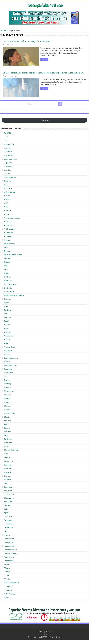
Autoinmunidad (10, 177)
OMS (6, 424)
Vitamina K (8, 586)
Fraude (6, 321)
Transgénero (8, 542)
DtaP (6, 266)
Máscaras (7, 387)
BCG (6, 185)
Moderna (7, 410)
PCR (6, 435)
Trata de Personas (10, 553)
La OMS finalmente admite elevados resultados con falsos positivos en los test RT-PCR (44, 72)
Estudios (7, 299)
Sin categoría (9, 498)
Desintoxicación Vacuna (13, 255)
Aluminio (7, 148)
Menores (7, 395)
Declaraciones (9, 244)
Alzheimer (8, 152)
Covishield (8, 225)
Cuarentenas (8, 233)
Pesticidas (7, 439)
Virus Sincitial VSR (11, 583)
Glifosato (7, 332)
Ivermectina (8, 373)
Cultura (7, 240)
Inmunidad (8, 369)
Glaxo (6, 328)
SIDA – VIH (9, 494)
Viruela (7, 579)
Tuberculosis (9, 561)
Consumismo (9, 222)
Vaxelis (7, 572)
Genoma (7, 325)
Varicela (7, 568)
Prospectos (8, 465)
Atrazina (7, 170)
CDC (6, 203)
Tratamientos (9, 557)
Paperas (7, 428)
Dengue (7, 251)
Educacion (8, 281)
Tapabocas (8, 516)
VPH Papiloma (9, 594)
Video (6, 575)
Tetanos (7, 535)
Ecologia (7, 277)
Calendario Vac (10, 192)
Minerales (7, 402)
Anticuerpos (8, 155)
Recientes (7, 469)
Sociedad (7, 505)
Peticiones (8, 443)
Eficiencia (8, 288)
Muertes (7, 417)
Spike (6, 509)
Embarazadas (9, 292)
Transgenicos (9, 546)
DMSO (7, 262)
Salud (6, 483)
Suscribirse (45, 120)
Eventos (7, 303)
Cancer (7, 196)
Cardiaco (7, 199)
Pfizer (6, 446)
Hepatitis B (8, 351)
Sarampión (8, 487)
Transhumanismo (10, 550)
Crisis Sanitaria (9, 229)
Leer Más (44, 59)
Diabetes (7, 258)
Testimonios (8, 527)
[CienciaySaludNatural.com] (44, 5)
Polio (6, 454)
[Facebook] (44, 634)
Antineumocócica (10, 159)
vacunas (7, 564)
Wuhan (7, 598)
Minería (7, 406)
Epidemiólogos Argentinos (14, 295)
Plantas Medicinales (11, 450)
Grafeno (7, 340)
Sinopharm (8, 502)
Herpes (7, 354)
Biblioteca (8, 188)
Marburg (7, 384)
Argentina (8, 163)
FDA (6, 306)
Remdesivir (8, 472)
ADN (6, 140)
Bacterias (7, 181)
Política (7, 457)
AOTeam (49, 632)
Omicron (7, 421)
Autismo (7, 174)
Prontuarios (8, 461)
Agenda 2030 (9, 144)
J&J (5, 376)
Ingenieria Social (10, 365)
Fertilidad (7, 310)
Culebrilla (7, 236)
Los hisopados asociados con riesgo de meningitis (26, 41)
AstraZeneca (9, 166)
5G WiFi (7, 133)
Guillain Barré (9, 347)
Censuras (7, 210)
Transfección (9, 539)
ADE (6, 137)
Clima (6, 214)
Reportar (7, 476)
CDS (6, 207)
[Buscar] (60, 104)
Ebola (6, 273)
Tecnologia (8, 520)
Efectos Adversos (10, 284)
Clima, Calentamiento (12, 218)
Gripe (6, 343)
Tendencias (8, 524)
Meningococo (9, 391)
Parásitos (7, 432)
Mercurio (7, 398)
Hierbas (7, 362)
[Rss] (42, 634)
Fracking (7, 317)
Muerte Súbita (9, 413)
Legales (7, 380)
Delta (6, 247)
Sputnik (7, 513)
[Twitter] (47, 634)
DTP (6, 269)
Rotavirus (7, 480)
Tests (6, 531)
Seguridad (8, 491)
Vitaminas (8, 590)
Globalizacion (9, 336)
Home (4, 31)
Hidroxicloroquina (11, 358)
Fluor (6, 314)
